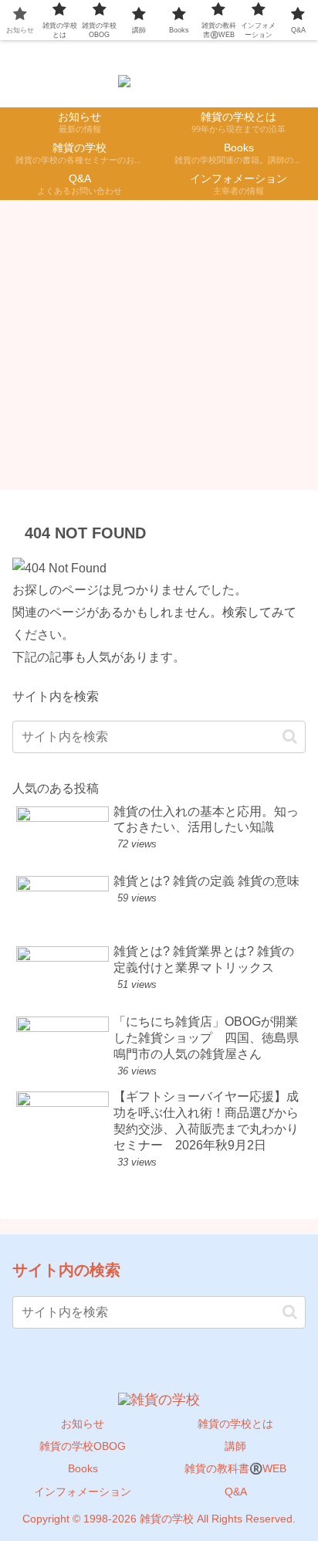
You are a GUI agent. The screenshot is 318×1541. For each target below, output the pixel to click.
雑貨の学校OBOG (82, 1446)
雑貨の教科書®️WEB (235, 1468)
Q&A (236, 1491)
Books (83, 1468)
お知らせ (82, 1423)
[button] (289, 736)
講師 (235, 1446)
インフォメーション (82, 1491)
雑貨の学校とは (235, 1423)
